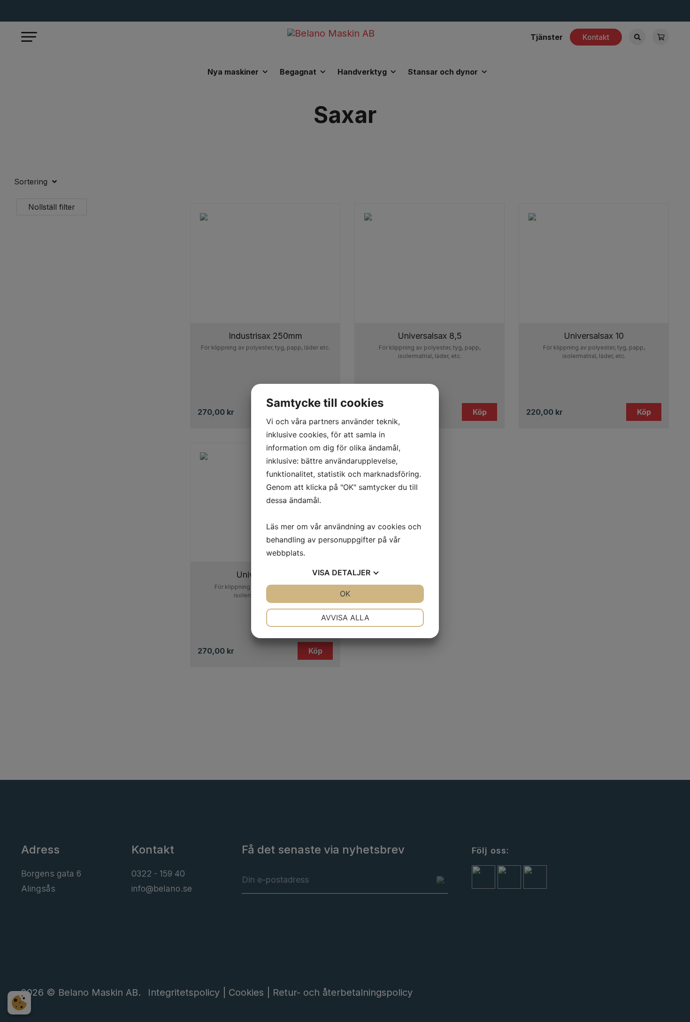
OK (345, 593)
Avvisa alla (345, 617)
